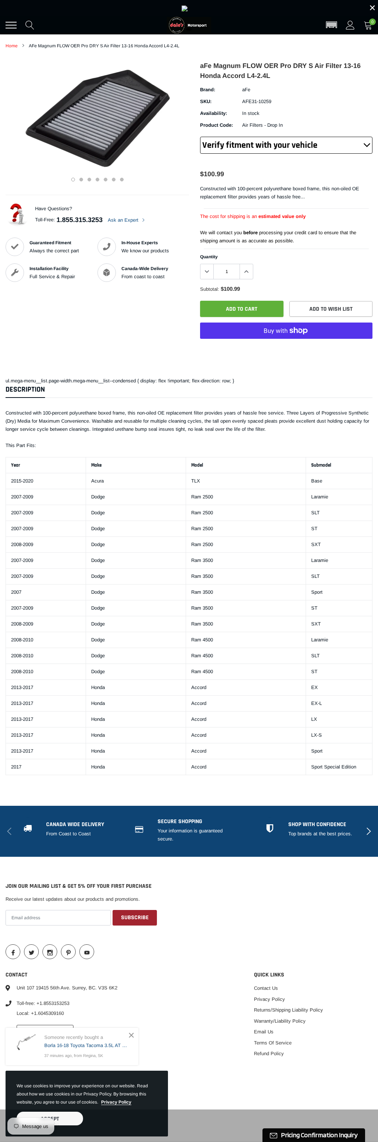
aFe (246, 89)
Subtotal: (209, 289)
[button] (331, 25)
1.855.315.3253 (79, 220)
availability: (213, 113)
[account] (350, 25)
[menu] (11, 25)
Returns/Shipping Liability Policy (288, 1010)
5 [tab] (105, 179)
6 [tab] (114, 179)
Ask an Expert (124, 220)
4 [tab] (97, 179)
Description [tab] (25, 389)
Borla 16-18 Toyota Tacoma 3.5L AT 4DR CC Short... (85, 1045)
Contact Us (266, 988)
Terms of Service (273, 1043)
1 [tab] (73, 179)
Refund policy (269, 1053)
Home (12, 45)
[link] (189, 8)
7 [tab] (122, 179)
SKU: (206, 101)
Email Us (264, 1031)
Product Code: (216, 125)
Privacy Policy (269, 999)
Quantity (209, 256)
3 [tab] (89, 179)
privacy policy (116, 1102)
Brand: (207, 89)
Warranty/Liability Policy (280, 1021)
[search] (29, 25)
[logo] (189, 25)
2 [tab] (81, 179)
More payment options (286, 349)
